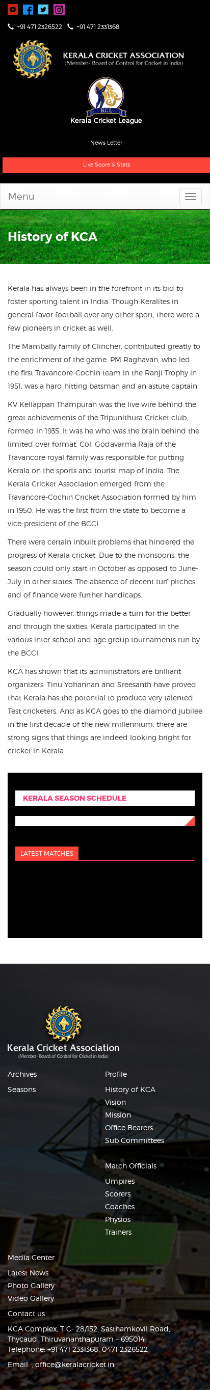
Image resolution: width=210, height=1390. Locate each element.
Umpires (120, 1181)
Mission (118, 1114)
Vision (115, 1102)
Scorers (117, 1193)
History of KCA (130, 1089)
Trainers (118, 1232)
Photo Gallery (31, 1285)
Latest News (28, 1272)
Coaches (120, 1206)
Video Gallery (31, 1298)
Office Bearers (129, 1127)
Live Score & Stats (106, 164)
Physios (117, 1219)
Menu (21, 196)
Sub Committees (134, 1140)
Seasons (22, 1089)
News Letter (106, 142)
